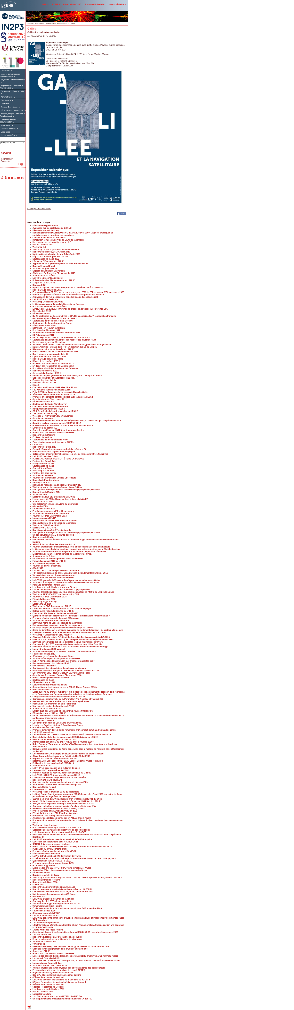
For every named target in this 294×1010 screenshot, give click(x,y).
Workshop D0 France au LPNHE (47, 302)
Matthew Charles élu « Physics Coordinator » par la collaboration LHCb (66, 670)
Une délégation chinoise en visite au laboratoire (55, 504)
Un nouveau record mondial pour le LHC (51, 242)
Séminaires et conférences (12, 110)
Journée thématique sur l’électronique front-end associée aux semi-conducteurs (71, 547)
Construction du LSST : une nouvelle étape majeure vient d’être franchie (67, 644)
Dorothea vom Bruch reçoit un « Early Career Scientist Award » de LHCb (67, 761)
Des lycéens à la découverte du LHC (50, 354)
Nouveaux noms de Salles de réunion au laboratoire (57, 623)
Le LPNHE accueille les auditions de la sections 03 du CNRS (61, 980)
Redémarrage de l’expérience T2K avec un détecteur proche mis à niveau (68, 294)
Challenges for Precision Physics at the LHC (53, 273)
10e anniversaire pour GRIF (45, 922)
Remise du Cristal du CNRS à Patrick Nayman (54, 520)
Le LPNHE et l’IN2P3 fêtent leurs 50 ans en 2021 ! (56, 775)
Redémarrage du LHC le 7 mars (47, 359)
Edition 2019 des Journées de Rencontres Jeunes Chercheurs (62, 711)
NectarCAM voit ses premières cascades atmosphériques (60, 701)
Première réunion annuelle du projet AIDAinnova (55, 618)
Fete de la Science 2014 (43, 509)
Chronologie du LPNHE (43, 789)
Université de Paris (117, 4)
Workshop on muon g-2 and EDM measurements (55, 249)
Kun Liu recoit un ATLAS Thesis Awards (51, 530)
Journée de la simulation (44, 942)
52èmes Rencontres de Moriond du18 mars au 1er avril (59, 982)
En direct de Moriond (42, 437)
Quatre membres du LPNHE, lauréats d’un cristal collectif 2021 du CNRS (67, 799)
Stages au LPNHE (41, 951)
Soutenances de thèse (43, 466)
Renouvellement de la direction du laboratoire (54, 523)
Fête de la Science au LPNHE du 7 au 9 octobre (55, 813)
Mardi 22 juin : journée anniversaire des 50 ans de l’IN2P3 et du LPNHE (66, 801)
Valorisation (5, 125)
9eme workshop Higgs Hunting (47, 906)
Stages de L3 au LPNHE (43, 283)
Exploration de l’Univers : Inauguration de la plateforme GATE (62, 554)
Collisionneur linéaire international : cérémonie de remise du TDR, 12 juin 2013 (70, 454)
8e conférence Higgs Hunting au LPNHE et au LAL (56, 903)
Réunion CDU (39, 285)
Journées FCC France (43, 720)
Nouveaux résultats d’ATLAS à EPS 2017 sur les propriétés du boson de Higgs (70, 647)
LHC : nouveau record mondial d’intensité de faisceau (58, 304)
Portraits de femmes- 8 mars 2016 (49, 585)
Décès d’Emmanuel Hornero (46, 880)
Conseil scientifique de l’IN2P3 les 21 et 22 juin (54, 387)
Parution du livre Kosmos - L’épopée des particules (57, 625)
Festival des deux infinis (44, 473)
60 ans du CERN (40, 506)
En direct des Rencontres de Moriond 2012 (53, 363)
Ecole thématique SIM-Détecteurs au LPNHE (53, 497)
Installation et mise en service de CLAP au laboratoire (58, 240)
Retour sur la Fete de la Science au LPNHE (53, 611)
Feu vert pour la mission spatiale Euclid (51, 390)
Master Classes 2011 (42, 991)
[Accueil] (2, 178)
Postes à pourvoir (8, 129)
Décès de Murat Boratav (44, 325)
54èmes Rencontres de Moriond (47, 987)
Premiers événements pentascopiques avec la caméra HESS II (62, 397)
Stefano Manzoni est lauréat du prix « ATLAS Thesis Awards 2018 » (64, 687)
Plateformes (6, 100)
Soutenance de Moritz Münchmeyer (49, 404)
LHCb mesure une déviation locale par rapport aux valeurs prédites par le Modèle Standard (76, 549)
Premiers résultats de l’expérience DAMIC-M (54, 851)
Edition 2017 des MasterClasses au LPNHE (53, 953)
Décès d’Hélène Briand (43, 266)
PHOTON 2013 (39, 896)
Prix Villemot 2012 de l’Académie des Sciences (55, 368)
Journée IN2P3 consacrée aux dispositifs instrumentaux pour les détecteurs (69, 551)
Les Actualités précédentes (56, 24)
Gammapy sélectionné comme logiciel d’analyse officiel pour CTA (64, 806)
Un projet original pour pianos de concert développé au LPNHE (62, 627)
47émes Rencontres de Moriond (47, 977)
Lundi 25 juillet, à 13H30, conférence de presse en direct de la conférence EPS (70, 309)
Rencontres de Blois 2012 (45, 371)
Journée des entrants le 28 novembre (50, 513)
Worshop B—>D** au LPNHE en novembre (52, 416)
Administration (6, 97)
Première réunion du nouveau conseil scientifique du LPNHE (61, 773)
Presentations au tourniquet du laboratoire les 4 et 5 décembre (62, 425)
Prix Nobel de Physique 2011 (46, 330)
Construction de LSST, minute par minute (52, 901)
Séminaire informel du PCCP (46, 913)
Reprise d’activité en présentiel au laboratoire (54, 758)
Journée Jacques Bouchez (45, 268)
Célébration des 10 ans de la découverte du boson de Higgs (61, 830)
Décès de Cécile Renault (44, 787)
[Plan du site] (12, 178)
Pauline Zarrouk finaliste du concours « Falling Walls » (58, 808)
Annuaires (6, 153)
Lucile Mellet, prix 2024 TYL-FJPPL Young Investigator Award (61, 868)
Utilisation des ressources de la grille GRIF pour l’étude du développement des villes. (73, 639)
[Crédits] (15, 178)
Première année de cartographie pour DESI (53, 863)
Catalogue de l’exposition (39, 208)
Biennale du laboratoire (43, 689)
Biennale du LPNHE (41, 311)
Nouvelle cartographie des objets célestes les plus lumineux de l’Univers (67, 642)
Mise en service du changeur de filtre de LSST (54, 739)
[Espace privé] (22, 178)
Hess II (35, 385)
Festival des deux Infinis (44, 380)
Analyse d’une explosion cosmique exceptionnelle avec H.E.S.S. (63, 804)
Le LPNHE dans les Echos (45, 456)
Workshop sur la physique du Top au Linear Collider (57, 487)
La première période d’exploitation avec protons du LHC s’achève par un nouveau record (75, 956)
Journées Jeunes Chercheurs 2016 (49, 597)
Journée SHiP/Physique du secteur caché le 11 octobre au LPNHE (64, 651)
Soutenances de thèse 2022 (45, 259)
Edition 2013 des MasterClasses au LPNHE (53, 432)
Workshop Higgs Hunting (44, 601)
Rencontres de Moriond (43, 435)
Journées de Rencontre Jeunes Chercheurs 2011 (56, 333)
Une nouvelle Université (44, 666)
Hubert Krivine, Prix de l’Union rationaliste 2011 (55, 352)
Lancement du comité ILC (44, 428)
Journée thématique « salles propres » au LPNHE (56, 658)
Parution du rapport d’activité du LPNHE (51, 663)
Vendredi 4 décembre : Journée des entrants (54, 575)
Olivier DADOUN (38, 36)
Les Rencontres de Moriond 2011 (48, 989)
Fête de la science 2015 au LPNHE (49, 561)
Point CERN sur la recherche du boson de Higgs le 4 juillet (60, 392)
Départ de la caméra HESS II (46, 361)
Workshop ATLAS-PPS (43, 470)
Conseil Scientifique (42, 468)
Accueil (30, 24)
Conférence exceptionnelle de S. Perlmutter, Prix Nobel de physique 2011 (67, 699)
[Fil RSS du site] (19, 178)
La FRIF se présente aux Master (47, 278)
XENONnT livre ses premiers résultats (51, 844)
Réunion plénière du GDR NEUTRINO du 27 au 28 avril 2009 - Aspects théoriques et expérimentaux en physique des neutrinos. (72, 234)
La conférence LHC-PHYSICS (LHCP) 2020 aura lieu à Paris (61, 673)
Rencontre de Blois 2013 (44, 447)
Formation (5, 104)
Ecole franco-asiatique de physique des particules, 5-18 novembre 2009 (67, 908)
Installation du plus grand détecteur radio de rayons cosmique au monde (67, 375)
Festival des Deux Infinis (44, 461)
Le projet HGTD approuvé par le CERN (50, 770)
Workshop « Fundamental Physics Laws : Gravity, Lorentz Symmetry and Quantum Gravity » (77, 877)
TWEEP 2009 (38, 944)
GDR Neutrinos (39, 920)
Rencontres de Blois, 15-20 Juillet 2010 (51, 252)
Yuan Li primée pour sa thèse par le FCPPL (53, 442)
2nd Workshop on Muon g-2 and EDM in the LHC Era (57, 996)
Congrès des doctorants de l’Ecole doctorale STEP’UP (58, 696)
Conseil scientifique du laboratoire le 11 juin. (53, 378)
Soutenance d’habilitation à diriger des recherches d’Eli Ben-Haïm (64, 340)
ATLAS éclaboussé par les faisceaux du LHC (54, 544)
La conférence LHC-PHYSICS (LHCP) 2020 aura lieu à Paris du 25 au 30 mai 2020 (71, 735)
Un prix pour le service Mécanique (49, 342)
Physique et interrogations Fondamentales (53, 972)
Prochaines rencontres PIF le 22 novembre (53, 511)
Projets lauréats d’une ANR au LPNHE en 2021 (54, 811)
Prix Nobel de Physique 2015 (46, 563)
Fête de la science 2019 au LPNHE (49, 713)
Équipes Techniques (9, 107)
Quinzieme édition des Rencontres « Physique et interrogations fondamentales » (71, 616)
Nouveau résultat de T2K (44, 382)
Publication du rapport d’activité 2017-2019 (53, 763)
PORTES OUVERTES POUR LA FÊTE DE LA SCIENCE (58, 459)
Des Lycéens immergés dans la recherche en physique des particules (66, 490)
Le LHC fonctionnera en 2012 (46, 915)
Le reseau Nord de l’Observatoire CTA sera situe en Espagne (61, 608)
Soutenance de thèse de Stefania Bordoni (52, 321)
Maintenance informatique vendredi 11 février (54, 894)
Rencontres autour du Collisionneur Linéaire (53, 887)
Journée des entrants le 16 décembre (50, 620)
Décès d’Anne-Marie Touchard (47, 780)
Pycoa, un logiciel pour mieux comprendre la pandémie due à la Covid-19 (67, 287)
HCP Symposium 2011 (43, 335)
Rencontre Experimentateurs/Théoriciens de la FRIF (57, 937)
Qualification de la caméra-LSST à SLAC (51, 861)
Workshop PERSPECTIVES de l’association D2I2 (55, 594)
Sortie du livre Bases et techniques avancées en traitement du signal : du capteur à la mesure (77, 630)
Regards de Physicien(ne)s (45, 480)
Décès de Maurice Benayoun (46, 853)
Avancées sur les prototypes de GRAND (52, 228)
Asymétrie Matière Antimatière (13, 80)
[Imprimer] (5, 178)
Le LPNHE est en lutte (43, 732)
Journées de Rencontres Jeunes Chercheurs (54, 478)
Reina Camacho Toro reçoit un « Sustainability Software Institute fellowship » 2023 (72, 846)
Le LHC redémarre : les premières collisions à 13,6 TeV (59, 832)
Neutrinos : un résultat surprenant (48, 328)
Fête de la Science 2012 (43, 401)
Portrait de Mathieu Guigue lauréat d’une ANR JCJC (57, 827)
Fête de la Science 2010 (43, 911)
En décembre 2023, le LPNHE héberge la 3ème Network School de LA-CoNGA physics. (74, 858)
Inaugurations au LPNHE (44, 518)
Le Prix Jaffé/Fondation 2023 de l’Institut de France (56, 856)
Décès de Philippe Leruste (45, 225)
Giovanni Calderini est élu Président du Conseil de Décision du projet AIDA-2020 (71, 637)
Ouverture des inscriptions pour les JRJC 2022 (55, 842)
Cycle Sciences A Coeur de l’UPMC (49, 356)
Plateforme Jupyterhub (43, 865)
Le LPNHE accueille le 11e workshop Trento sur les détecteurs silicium (66, 580)
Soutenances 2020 (41, 765)
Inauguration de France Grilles (47, 963)
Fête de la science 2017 (43, 654)
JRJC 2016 (37, 568)
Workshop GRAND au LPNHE (46, 525)
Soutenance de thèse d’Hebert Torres (50, 440)
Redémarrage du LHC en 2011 (47, 290)
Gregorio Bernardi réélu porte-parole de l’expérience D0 (59, 449)
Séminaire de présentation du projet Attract (53, 656)
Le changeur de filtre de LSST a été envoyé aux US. (57, 723)
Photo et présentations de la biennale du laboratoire (57, 939)
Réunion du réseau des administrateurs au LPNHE (56, 485)
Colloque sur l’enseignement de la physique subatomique (60, 949)
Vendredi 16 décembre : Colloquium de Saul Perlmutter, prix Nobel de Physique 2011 (73, 344)
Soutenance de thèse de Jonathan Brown (52, 323)
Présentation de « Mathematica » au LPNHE (53, 280)
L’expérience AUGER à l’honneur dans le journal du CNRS (60, 499)
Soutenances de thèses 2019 (46, 708)
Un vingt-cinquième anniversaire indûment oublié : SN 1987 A (62, 999)
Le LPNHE (5, 70)
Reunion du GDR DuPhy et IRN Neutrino (51, 815)
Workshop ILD (39, 247)
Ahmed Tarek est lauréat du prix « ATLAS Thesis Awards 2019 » (63, 742)
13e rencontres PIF (41, 934)
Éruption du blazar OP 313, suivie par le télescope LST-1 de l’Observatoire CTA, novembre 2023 (78, 292)
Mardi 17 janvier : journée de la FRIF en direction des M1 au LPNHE (64, 347)
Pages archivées (8, 135)
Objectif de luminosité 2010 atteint (48, 271)
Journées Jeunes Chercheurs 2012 (49, 399)
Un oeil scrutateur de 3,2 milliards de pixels (53, 535)
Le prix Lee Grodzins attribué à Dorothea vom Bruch (57, 725)
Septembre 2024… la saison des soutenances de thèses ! (60, 870)
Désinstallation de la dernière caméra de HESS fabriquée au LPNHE (65, 737)
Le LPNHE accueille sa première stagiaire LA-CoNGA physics (62, 839)
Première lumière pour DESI (46, 727)
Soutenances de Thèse (43, 275)
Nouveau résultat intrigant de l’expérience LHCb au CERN (60, 782)
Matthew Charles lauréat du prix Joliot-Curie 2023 (56, 254)
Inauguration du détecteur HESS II (48, 409)
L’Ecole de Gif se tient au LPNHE (48, 261)
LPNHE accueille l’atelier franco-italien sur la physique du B (61, 589)
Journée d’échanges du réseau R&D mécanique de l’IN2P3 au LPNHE (65, 582)
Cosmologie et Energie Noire (12, 91)
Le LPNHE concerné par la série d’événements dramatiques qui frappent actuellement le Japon (78, 918)
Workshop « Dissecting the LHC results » (52, 635)
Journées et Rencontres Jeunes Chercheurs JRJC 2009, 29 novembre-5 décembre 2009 (75, 932)
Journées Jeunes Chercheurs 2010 (49, 965)
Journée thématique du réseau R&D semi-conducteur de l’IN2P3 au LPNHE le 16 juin (73, 592)
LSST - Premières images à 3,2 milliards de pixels (56, 768)
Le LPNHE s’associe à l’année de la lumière (53, 899)
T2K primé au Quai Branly (44, 413)
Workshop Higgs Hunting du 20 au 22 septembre (55, 792)
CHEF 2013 (37, 444)
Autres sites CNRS (72, 4)
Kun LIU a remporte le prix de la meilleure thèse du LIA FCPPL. (62, 889)
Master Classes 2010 (42, 244)
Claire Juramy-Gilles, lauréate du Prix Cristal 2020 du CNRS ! (62, 756)
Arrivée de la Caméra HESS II (46, 373)
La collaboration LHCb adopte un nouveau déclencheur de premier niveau (67, 754)
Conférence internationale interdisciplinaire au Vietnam (59, 668)
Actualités (39, 24)
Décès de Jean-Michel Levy (45, 230)
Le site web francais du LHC (46, 958)
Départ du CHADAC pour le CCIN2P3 (50, 256)
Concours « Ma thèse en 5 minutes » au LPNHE (55, 613)
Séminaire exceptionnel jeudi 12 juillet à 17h (53, 394)
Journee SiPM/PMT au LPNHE (46, 566)
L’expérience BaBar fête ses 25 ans (49, 685)
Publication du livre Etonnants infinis (50, 849)
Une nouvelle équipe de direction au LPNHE (53, 706)
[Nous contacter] (9, 178)
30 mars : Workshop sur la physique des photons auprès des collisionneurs (68, 968)
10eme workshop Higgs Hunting (47, 930)
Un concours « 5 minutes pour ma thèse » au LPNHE (57, 559)
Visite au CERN (39, 494)
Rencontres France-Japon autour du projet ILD (54, 451)
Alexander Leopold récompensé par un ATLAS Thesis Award (61, 818)
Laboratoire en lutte (41, 994)
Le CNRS (55, 4)
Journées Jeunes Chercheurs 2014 (49, 516)
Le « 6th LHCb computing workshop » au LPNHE (55, 570)
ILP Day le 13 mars (41, 482)
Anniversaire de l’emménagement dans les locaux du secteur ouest (65, 297)
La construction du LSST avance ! (48, 649)
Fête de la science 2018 (43, 682)
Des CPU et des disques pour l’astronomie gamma (56, 975)
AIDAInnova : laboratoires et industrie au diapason (56, 784)
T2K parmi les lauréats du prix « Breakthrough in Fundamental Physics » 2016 (70, 573)
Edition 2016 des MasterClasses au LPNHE (53, 578)
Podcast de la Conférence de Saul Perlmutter (54, 704)
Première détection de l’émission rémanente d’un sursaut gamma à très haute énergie (74, 730)
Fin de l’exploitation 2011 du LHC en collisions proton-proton (61, 337)
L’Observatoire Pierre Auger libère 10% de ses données (59, 777)
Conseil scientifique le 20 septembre (50, 406)
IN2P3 (45, 4)
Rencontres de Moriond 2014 (46, 492)
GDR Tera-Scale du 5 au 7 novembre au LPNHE (55, 411)
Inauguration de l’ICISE (43, 463)
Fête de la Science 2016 (43, 599)
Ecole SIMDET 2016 (41, 604)
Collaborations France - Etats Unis (49, 237)
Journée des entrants (42, 418)
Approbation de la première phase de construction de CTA (60, 264)
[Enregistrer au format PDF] (29, 1008)
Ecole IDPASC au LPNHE (44, 528)
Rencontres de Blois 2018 (45, 882)
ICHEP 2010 (38, 884)
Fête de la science (41, 313)
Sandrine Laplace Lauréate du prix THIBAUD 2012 (56, 423)
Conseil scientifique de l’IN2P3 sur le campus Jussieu (58, 430)
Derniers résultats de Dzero (45, 875)
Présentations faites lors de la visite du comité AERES (58, 970)
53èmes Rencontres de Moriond (47, 984)
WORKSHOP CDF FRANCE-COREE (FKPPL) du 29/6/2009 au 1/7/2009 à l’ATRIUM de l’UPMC (76, 961)
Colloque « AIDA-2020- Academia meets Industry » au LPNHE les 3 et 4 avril (69, 632)
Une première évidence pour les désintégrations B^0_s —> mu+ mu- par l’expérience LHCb (76, 421)
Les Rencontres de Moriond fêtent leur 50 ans (54, 587)
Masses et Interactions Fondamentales (10, 75)
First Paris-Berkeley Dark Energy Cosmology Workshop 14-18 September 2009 (70, 946)
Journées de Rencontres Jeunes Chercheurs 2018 (56, 675)
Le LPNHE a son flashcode (45, 299)
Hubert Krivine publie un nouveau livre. (51, 677)
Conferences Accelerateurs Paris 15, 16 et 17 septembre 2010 (62, 892)
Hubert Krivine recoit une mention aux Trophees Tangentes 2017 (63, 661)
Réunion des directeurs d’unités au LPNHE (53, 349)
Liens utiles (5, 132)
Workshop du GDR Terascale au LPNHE (51, 606)
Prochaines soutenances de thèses (49, 306)
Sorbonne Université (94, 4)
